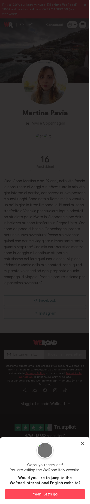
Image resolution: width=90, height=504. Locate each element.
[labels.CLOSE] (82, 443)
